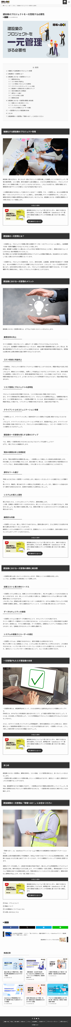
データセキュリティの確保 (19, 105)
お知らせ (23, 1021)
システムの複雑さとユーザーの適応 (21, 107)
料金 (11, 1021)
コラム (6, 17)
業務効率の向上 (16, 79)
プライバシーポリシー (52, 1021)
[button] (11, 927)
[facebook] (32, 1018)
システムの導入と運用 (18, 95)
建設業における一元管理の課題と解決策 (20, 100)
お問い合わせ (63, 1021)
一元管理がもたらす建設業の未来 (18, 110)
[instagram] (34, 1018)
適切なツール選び (16, 93)
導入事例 (17, 1021)
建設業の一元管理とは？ (16, 74)
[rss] (38, 1018)
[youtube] (36, 1018)
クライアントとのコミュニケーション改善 (23, 86)
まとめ (10, 113)
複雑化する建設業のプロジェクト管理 (20, 71)
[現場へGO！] (5, 2)
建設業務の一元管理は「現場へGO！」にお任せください (26, 116)
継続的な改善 (15, 98)
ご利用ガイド (42, 1021)
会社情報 (34, 1021)
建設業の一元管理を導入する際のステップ (23, 88)
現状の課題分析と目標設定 (19, 91)
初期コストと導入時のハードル (20, 103)
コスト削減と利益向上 (18, 81)
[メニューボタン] (69, 2)
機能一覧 (6, 1021)
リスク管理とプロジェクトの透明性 (21, 84)
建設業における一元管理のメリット (19, 77)
